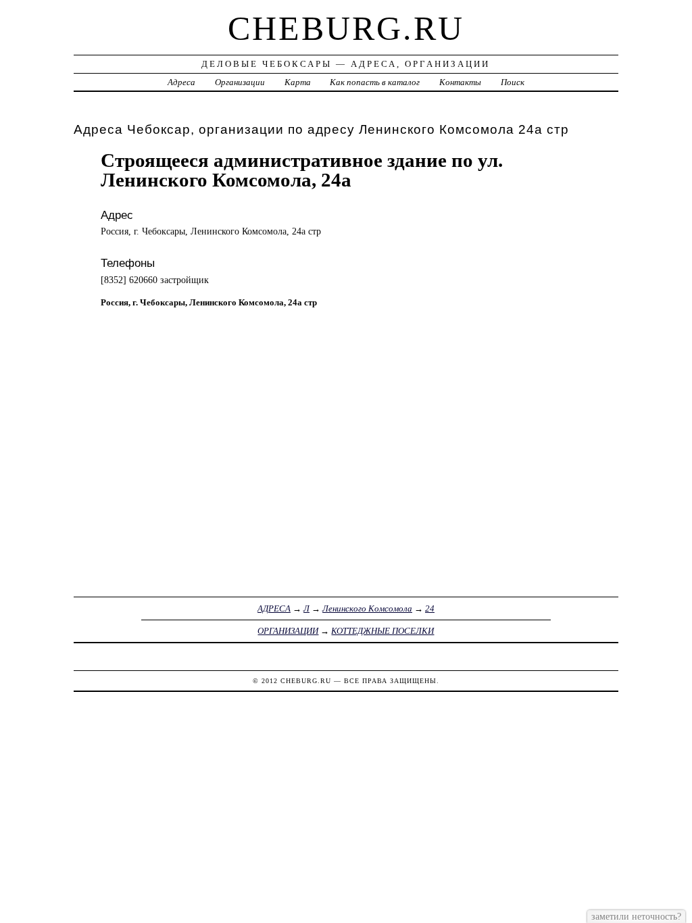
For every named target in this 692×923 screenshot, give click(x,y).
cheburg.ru (346, 28)
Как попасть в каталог (375, 82)
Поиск (512, 82)
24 (430, 608)
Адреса (181, 82)
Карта (298, 82)
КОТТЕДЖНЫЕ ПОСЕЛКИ (382, 631)
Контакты (460, 82)
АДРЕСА (274, 608)
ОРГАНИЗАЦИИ (287, 631)
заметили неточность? (636, 916)
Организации (240, 82)
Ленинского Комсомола (367, 608)
